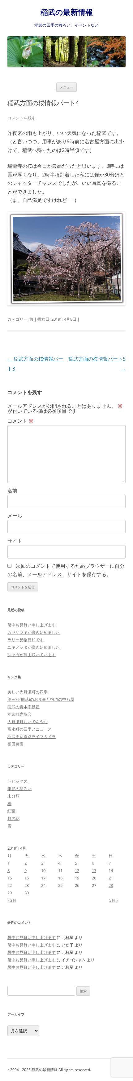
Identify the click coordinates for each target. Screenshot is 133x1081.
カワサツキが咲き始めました (33, 632)
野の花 (13, 818)
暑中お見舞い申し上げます (31, 625)
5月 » (113, 900)
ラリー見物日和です (25, 640)
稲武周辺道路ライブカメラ (31, 736)
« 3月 (11, 900)
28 (111, 885)
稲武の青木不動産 (23, 707)
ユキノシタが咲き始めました (33, 647)
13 (94, 870)
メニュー (66, 87)
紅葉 (11, 811)
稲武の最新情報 (67, 12)
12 (77, 870)
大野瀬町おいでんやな (27, 721)
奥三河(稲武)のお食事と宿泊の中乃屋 (40, 699)
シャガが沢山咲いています (31, 654)
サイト (14, 540)
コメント (20, 420)
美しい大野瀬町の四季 (27, 692)
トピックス (17, 781)
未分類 (13, 796)
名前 (12, 490)
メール (14, 515)
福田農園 (15, 744)
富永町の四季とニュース (29, 729)
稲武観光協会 (19, 714)
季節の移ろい (19, 788)
